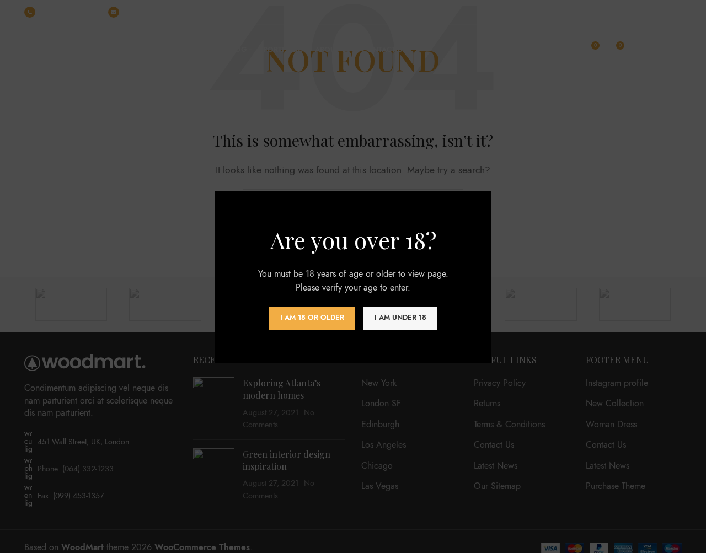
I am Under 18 (400, 318)
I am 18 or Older (312, 318)
